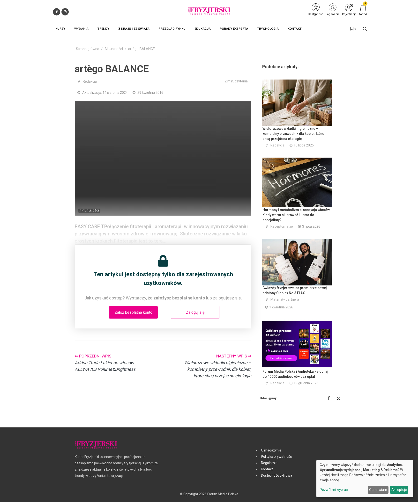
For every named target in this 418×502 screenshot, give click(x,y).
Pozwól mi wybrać (334, 490)
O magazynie (271, 450)
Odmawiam (378, 490)
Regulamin (269, 463)
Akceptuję (399, 490)
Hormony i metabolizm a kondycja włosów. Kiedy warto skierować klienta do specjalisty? (296, 215)
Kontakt (267, 469)
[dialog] (364, 478)
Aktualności (113, 49)
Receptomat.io (281, 226)
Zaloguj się (195, 312)
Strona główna (87, 49)
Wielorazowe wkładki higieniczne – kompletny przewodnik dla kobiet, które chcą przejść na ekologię (293, 134)
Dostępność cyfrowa (276, 475)
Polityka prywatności (276, 456)
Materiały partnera (284, 299)
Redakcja (90, 81)
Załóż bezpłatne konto (133, 312)
